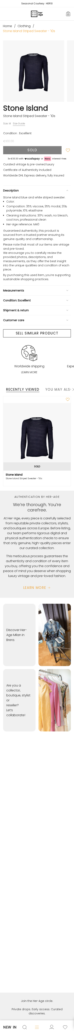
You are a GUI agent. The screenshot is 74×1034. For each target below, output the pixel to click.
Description (11, 190)
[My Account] (65, 1027)
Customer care (13, 320)
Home (7, 26)
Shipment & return (16, 310)
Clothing (24, 26)
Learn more (29, 372)
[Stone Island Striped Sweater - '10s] (37, 436)
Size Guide (19, 123)
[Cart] (68, 13)
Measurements (13, 290)
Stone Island (25, 108)
